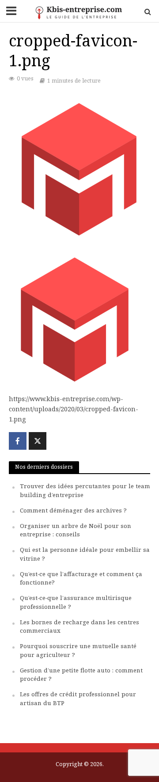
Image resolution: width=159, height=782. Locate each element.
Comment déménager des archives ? (73, 510)
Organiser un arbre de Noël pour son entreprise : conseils (75, 530)
